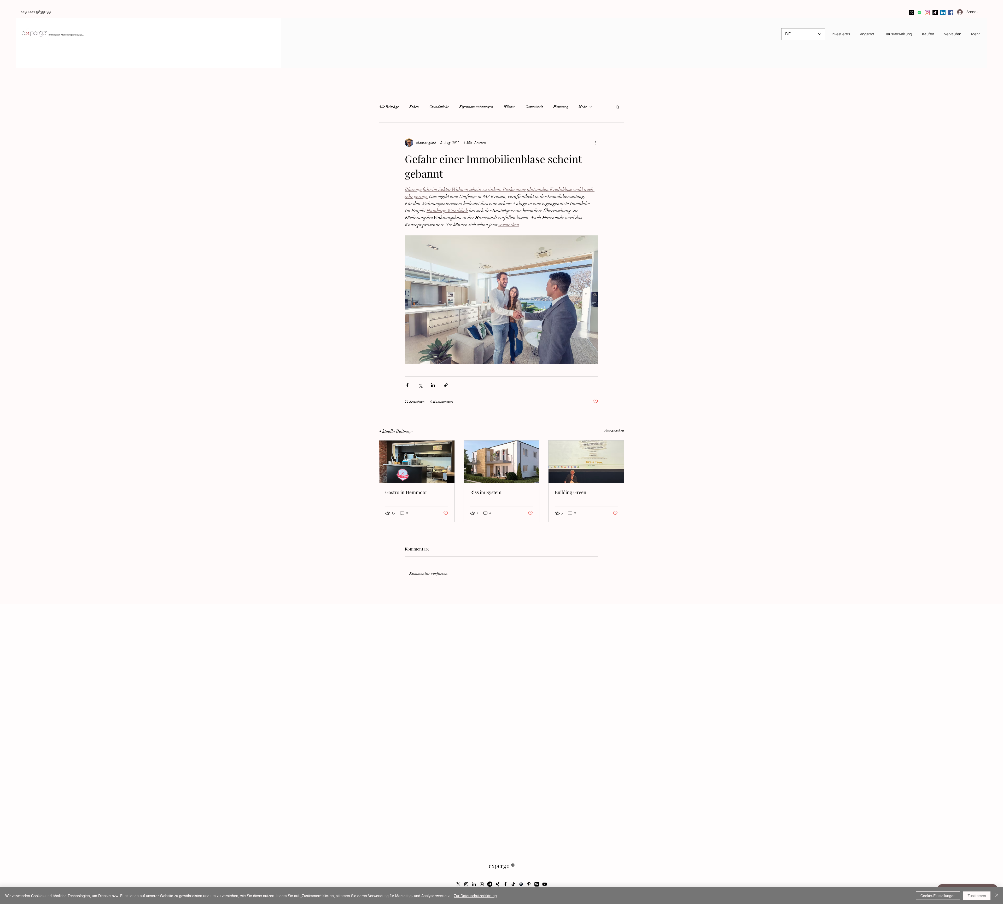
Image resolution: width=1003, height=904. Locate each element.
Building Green (570, 492)
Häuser (509, 107)
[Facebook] (950, 12)
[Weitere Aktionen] (595, 143)
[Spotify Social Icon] (919, 12)
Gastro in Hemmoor (406, 492)
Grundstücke (439, 107)
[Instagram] (927, 12)
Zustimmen (976, 895)
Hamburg (560, 107)
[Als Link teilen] (445, 385)
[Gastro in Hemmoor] (416, 462)
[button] (617, 107)
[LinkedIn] (943, 12)
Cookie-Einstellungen (937, 895)
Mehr (583, 107)
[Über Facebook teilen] (407, 385)
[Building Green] (586, 462)
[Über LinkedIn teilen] (432, 385)
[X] (911, 12)
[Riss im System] (501, 462)
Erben (414, 107)
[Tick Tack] (935, 12)
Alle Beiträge (389, 107)
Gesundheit (534, 107)
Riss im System (485, 492)
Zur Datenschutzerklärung (475, 895)
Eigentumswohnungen (476, 107)
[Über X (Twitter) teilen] (420, 385)
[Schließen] (997, 895)
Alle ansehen (614, 430)
